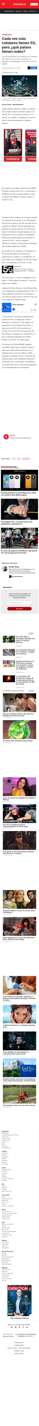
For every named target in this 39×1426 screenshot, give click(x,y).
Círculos (4, 1173)
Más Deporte (6, 1260)
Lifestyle (5, 1262)
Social (4, 1226)
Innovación (5, 1233)
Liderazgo (5, 1244)
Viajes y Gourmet (7, 1178)
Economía (32, 11)
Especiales (5, 1247)
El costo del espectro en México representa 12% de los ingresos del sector (19, 552)
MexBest (4, 1268)
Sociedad (5, 1164)
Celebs (4, 1189)
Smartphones (25, 459)
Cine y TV (5, 1202)
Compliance (19, 1345)
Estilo (4, 1196)
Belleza (4, 1177)
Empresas (18, 11)
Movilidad (5, 1229)
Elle (3, 1184)
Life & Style (5, 1195)
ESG (3, 1144)
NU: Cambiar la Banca (19, 1318)
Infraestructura (7, 1215)
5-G (14, 459)
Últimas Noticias (9, 11)
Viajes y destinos (8, 1273)
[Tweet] (29, 67)
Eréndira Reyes (14, 567)
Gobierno (5, 1153)
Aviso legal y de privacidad (19, 1348)
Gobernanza (6, 1227)
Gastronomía (6, 1269)
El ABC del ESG (7, 1235)
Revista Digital (34, 4)
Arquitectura (6, 1216)
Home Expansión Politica (10, 1135)
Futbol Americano (8, 1256)
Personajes (6, 1275)
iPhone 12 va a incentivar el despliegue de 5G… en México (24, 270)
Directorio (19, 1353)
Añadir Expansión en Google (11, 72)
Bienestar (5, 1277)
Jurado (4, 1280)
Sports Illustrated (7, 1251)
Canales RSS (19, 1351)
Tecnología (6, 35)
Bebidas (4, 1271)
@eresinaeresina (18, 104)
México (4, 1155)
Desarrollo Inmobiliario (9, 1213)
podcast (12, 435)
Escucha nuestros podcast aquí (20, 438)
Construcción (6, 1211)
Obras (4, 1142)
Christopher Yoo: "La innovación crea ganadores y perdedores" (16, 523)
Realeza (4, 1171)
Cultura (4, 1180)
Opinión (4, 1162)
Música (4, 1204)
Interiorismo (6, 1218)
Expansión (5, 1131)
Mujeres (4, 1146)
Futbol (4, 1253)
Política (25, 11)
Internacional (6, 1138)
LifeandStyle (6, 1147)
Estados (4, 1160)
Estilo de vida (6, 1191)
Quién (4, 1168)
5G (18, 459)
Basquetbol (6, 1258)
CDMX (4, 1158)
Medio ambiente (7, 1224)
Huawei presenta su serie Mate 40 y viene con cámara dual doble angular (18, 494)
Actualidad (5, 1242)
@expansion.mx (19, 1327)
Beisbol (4, 1255)
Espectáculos (6, 1169)
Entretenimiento (7, 1198)
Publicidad (19, 1342)
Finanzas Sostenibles (9, 1231)
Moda (4, 1175)
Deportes (5, 1200)
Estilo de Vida (6, 1278)
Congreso (5, 1156)
